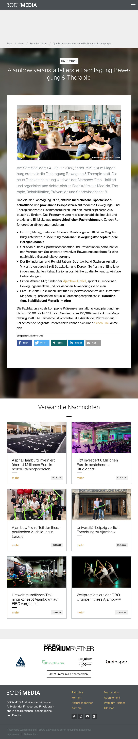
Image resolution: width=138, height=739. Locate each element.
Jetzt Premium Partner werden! (68, 674)
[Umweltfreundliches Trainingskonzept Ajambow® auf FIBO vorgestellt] (36, 572)
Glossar (109, 708)
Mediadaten (111, 692)
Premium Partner (114, 702)
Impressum (13, 734)
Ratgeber (77, 692)
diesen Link (102, 323)
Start (10, 43)
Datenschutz (31, 734)
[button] (24, 343)
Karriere (77, 708)
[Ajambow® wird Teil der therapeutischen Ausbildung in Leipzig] (36, 504)
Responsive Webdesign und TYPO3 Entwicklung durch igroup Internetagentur (49, 729)
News (21, 43)
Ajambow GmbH (74, 281)
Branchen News (39, 43)
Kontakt (76, 697)
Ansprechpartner (82, 702)
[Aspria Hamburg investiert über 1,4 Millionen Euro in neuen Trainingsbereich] (36, 437)
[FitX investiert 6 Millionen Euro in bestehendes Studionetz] (101, 437)
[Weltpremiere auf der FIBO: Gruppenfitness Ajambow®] (101, 572)
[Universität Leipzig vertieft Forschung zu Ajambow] (101, 504)
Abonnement (112, 697)
